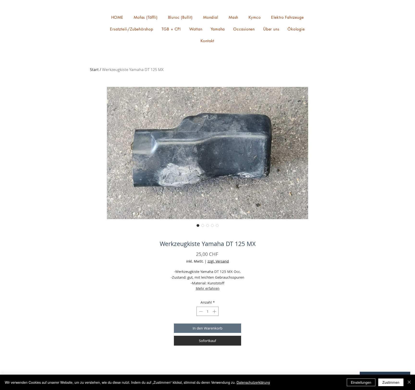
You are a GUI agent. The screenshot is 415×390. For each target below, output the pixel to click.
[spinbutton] (208, 311)
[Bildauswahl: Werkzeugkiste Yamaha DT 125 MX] (197, 225)
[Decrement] (200, 311)
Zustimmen (390, 382)
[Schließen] (409, 382)
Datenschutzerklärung (253, 382)
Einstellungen (361, 382)
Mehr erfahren (208, 288)
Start (94, 69)
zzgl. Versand (218, 261)
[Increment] (215, 311)
